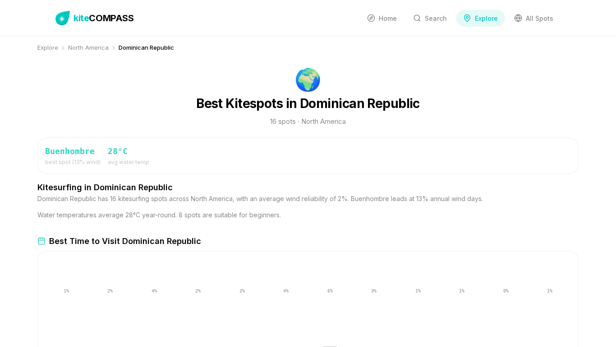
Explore (47, 47)
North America (88, 47)
